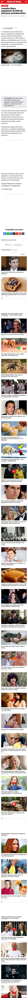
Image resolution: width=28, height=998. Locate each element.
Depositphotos (18, 65)
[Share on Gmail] (20, 233)
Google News (16, 186)
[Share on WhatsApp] (7, 233)
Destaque (15, 249)
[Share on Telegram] (10, 233)
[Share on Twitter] (13, 233)
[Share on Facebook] (4, 233)
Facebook (6, 186)
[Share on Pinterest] (17, 233)
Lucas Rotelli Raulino (8, 28)
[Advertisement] (14, 21)
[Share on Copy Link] (23, 233)
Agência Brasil (8, 189)
